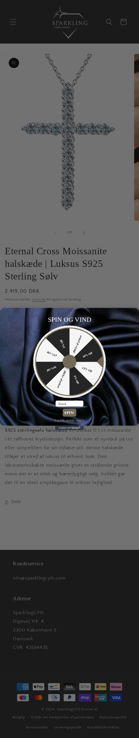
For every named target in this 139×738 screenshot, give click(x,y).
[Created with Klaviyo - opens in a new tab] (69, 428)
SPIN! (69, 412)
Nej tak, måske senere (69, 420)
